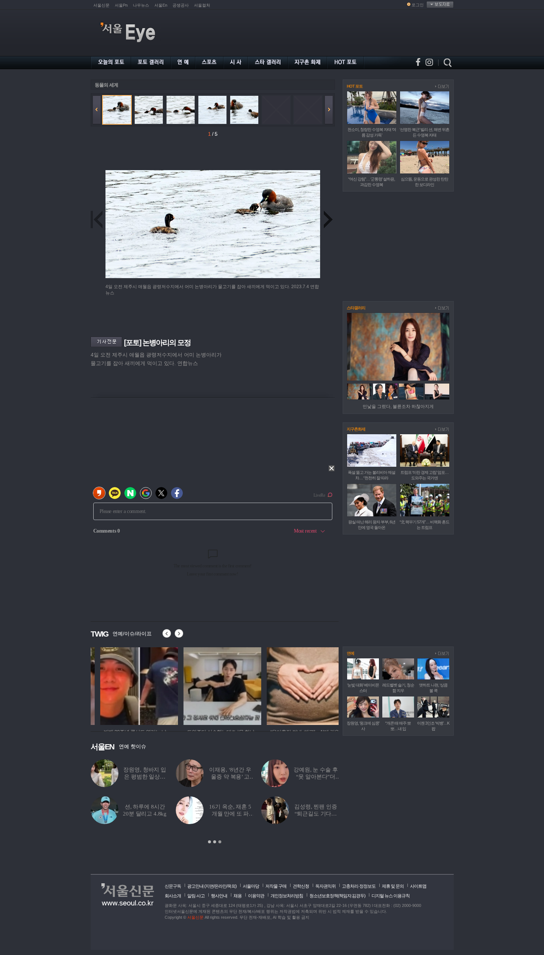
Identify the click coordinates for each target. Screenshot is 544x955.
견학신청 (301, 886)
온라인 (220, 886)
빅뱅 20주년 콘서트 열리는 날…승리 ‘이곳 (271, 777)
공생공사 (180, 5)
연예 (350, 653)
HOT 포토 (355, 86)
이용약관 (256, 895)
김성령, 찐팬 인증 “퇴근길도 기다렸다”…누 (109, 814)
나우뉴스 (141, 5)
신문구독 (173, 886)
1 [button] (209, 841)
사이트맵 (418, 886)
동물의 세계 (106, 85)
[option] (129, 685)
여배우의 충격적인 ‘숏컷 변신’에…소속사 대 (186, 814)
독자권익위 (325, 886)
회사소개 (173, 895)
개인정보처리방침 (287, 895)
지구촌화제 (356, 429)
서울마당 (251, 886)
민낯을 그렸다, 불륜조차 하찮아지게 (398, 406)
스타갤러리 (356, 308)
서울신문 (101, 5)
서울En (160, 5)
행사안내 (219, 895)
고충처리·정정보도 (359, 886)
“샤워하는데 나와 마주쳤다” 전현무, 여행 (271, 814)
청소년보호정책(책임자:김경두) (337, 895)
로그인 (418, 5)
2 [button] (214, 841)
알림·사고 (196, 895)
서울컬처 (202, 5)
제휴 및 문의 (393, 886)
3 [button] (219, 841)
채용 (238, 895)
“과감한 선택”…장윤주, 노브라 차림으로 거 (186, 777)
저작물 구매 (275, 886)
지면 (209, 886)
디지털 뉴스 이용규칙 (391, 895)
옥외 (231, 886)
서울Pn (121, 5)
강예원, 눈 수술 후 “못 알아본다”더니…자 (109, 777)
